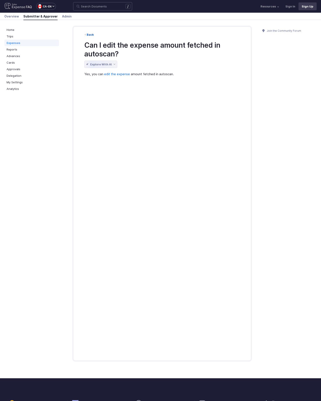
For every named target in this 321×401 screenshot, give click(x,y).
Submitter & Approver (40, 16)
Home (10, 29)
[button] (44, 6)
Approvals (13, 69)
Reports (12, 49)
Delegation (14, 75)
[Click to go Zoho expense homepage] (14, 6)
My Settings (15, 82)
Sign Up (307, 6)
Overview (11, 16)
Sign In (290, 6)
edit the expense (117, 74)
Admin (67, 16)
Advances (13, 56)
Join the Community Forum (283, 30)
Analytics (13, 89)
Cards (11, 62)
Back (90, 34)
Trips (10, 36)
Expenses (13, 43)
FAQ (29, 7)
